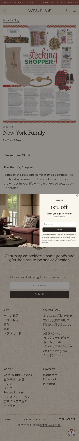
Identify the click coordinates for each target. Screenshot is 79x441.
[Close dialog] (77, 195)
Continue (59, 230)
